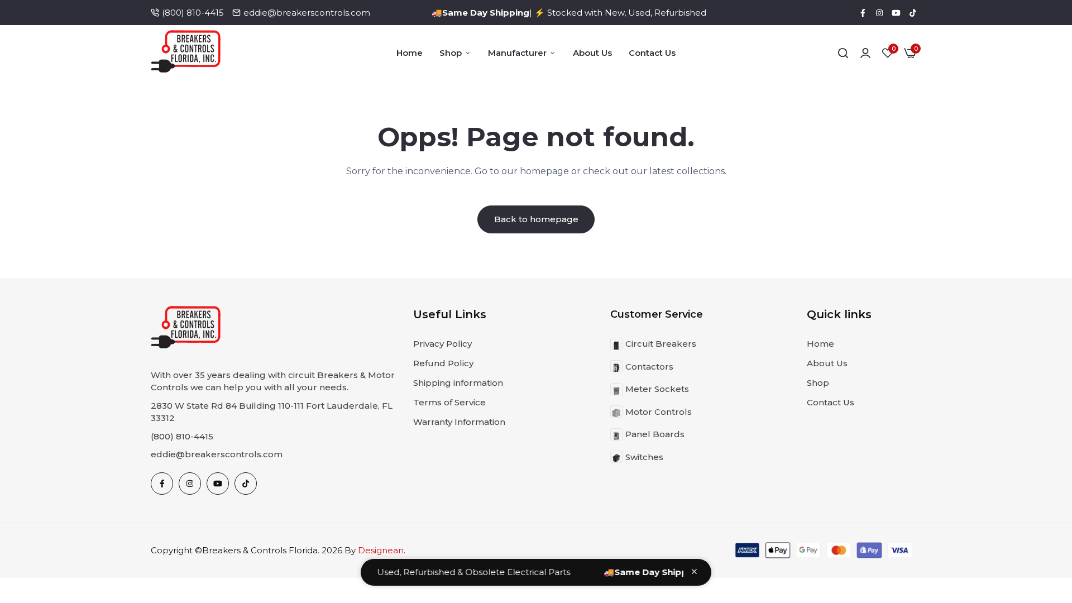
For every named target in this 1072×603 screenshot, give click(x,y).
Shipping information (458, 382)
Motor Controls (658, 411)
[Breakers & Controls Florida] (186, 53)
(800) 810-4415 (193, 12)
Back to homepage (536, 219)
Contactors (649, 366)
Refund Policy (443, 363)
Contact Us (652, 52)
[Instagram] (879, 12)
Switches (644, 457)
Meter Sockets (657, 389)
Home (409, 52)
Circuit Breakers (660, 343)
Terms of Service (449, 402)
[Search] (843, 53)
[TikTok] (912, 12)
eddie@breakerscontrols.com (306, 12)
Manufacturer (517, 52)
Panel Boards (655, 434)
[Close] (694, 571)
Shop (450, 52)
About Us (592, 52)
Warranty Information (459, 422)
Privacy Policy (442, 343)
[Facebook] (862, 12)
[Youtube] (896, 12)
